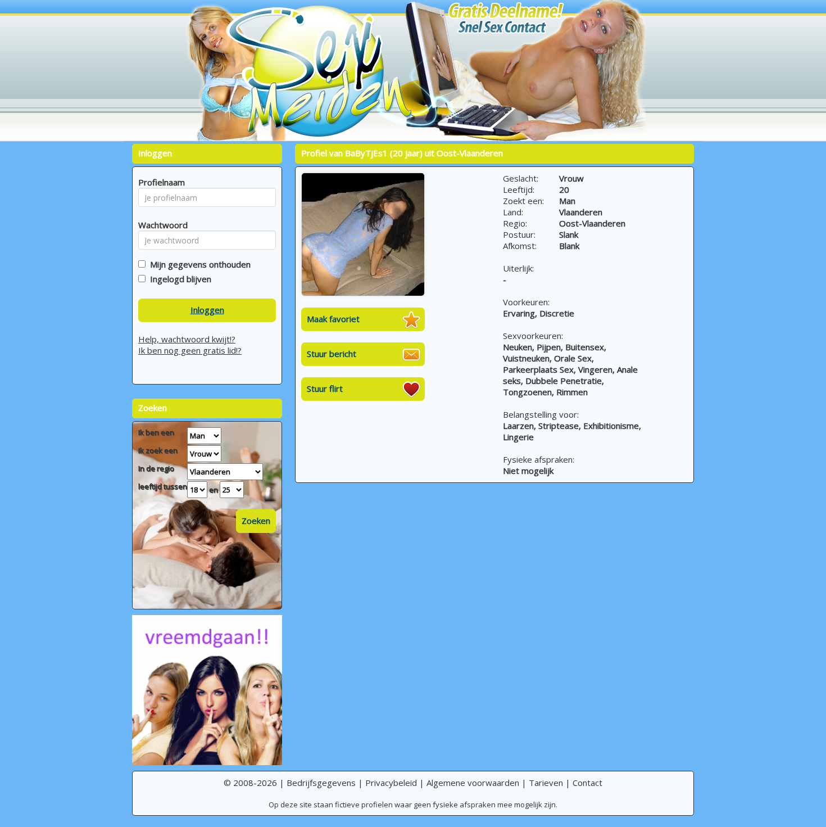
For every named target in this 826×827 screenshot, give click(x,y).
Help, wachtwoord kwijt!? (186, 339)
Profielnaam (159, 182)
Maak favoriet (333, 318)
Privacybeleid (391, 782)
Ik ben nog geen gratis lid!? (190, 350)
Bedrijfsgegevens (321, 782)
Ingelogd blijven (178, 278)
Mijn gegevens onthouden (198, 264)
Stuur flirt (325, 388)
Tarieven (546, 782)
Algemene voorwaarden (472, 782)
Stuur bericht (331, 353)
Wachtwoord (159, 225)
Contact (587, 782)
